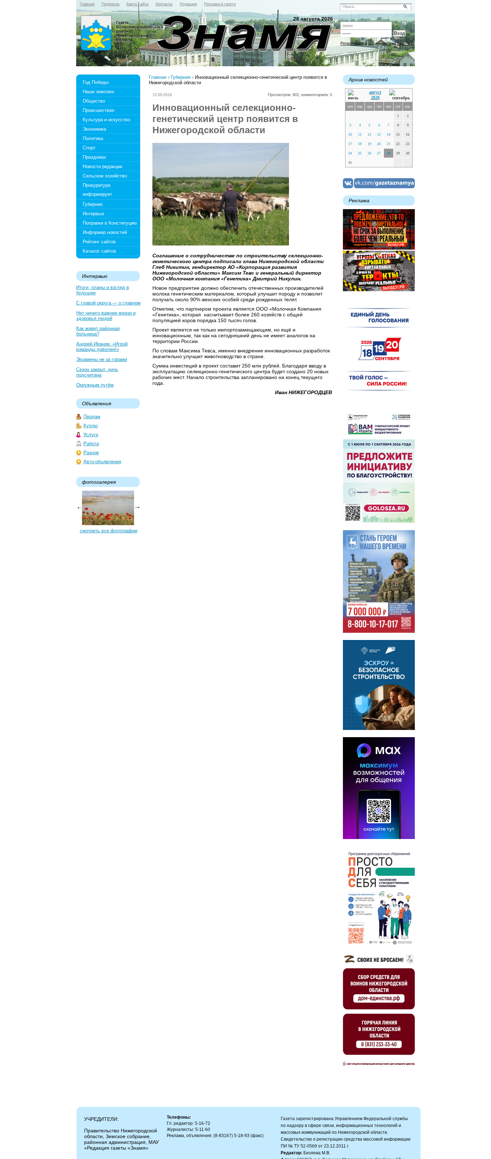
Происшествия (98, 110)
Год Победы (96, 82)
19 (369, 144)
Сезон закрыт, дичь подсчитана (97, 372)
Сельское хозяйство (105, 176)
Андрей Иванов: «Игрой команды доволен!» (102, 346)
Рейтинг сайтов (99, 241)
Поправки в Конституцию (110, 223)
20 (379, 144)
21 (388, 144)
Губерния (92, 204)
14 (388, 134)
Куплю (90, 425)
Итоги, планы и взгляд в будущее (102, 290)
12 (369, 134)
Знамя (96, 34)
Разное (91, 452)
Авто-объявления (102, 461)
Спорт (89, 147)
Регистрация (351, 43)
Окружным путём (95, 385)
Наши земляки (98, 91)
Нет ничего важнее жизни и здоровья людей (106, 315)
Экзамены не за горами (101, 359)
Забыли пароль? (397, 43)
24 (350, 153)
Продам (91, 416)
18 (360, 144)
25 (360, 153)
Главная (157, 77)
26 (369, 153)
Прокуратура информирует (97, 189)
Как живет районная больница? (98, 331)
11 (360, 134)
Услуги (90, 434)
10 (350, 134)
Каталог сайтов (99, 251)
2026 (375, 97)
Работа (91, 443)
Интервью (93, 213)
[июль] (354, 95)
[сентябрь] (399, 95)
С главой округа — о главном (108, 303)
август (375, 92)
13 (379, 134)
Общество (94, 101)
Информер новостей (105, 232)
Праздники (94, 157)
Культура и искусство (106, 119)
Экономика (94, 129)
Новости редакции (102, 166)
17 (350, 144)
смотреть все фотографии (108, 530)
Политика (93, 138)
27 (379, 153)
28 (388, 153)
